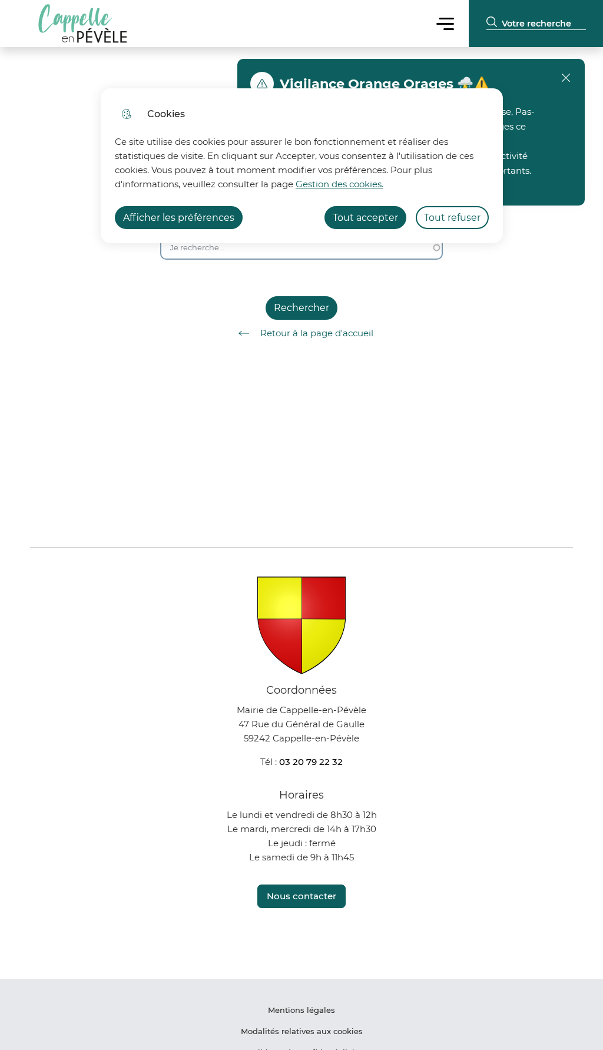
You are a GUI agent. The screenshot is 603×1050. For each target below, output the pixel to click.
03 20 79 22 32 (311, 761)
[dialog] (302, 165)
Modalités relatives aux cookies (302, 1031)
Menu (445, 23)
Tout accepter (365, 217)
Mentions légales (301, 1010)
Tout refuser (452, 217)
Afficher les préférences (178, 217)
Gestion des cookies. (339, 184)
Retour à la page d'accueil (316, 333)
